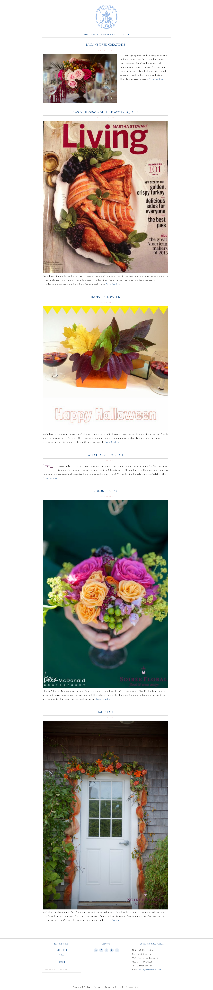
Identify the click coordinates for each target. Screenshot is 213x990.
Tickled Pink (61, 950)
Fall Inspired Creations (105, 44)
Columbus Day (105, 491)
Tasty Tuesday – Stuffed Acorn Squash (105, 112)
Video (61, 955)
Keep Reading (156, 79)
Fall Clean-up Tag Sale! (105, 455)
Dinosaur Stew (132, 987)
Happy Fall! (106, 712)
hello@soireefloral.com (150, 970)
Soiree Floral (106, 16)
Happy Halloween (105, 297)
